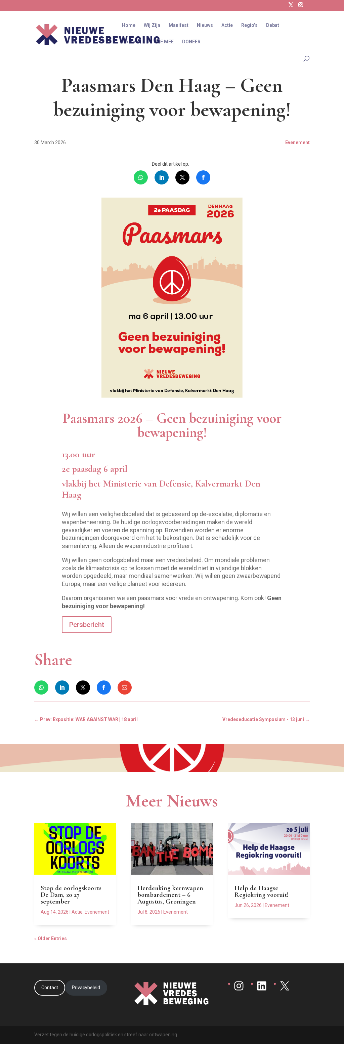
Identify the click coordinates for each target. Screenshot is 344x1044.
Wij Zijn (152, 25)
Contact (131, 41)
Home (128, 25)
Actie (227, 25)
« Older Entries (50, 938)
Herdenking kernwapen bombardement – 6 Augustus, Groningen (170, 895)
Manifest (178, 25)
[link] (141, 177)
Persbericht (86, 625)
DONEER (191, 41)
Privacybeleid (86, 987)
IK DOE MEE (161, 41)
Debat (272, 25)
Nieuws (205, 25)
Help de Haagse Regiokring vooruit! (261, 891)
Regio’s (249, 25)
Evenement (97, 912)
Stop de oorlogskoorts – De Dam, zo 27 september (73, 895)
